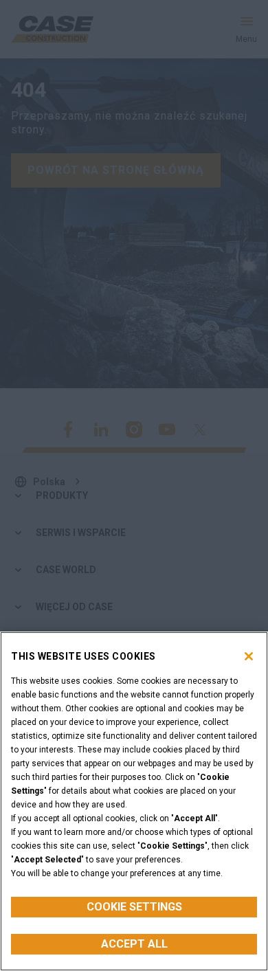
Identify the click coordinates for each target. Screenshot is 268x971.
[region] (134, 801)
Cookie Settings (134, 906)
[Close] (249, 656)
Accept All (134, 943)
